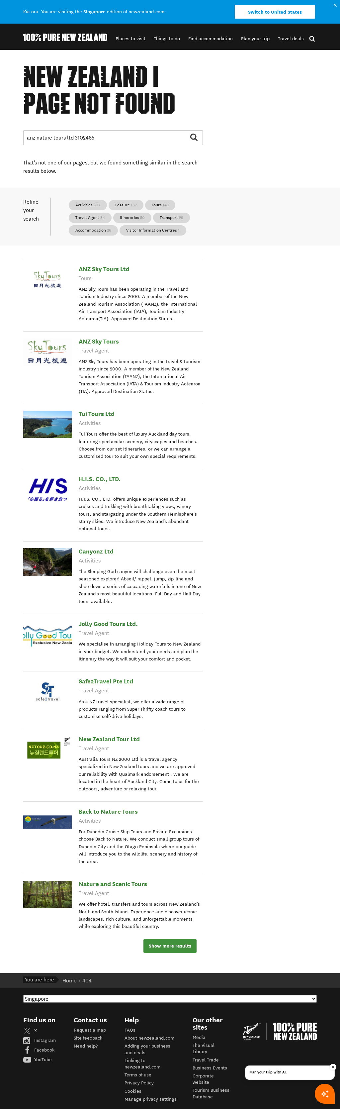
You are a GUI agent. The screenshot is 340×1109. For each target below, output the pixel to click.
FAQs (130, 1030)
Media (199, 1037)
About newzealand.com (149, 1038)
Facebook (43, 1050)
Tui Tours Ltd (97, 414)
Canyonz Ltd (96, 551)
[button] (130, 39)
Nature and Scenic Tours (113, 884)
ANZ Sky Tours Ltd (104, 269)
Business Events (210, 1068)
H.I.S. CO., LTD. (100, 479)
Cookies (133, 1091)
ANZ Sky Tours (99, 341)
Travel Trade (206, 1060)
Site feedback (88, 1038)
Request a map (90, 1030)
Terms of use (138, 1075)
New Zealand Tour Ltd (109, 739)
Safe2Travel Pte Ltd (106, 681)
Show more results (170, 946)
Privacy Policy (139, 1083)
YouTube (42, 1059)
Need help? (86, 1046)
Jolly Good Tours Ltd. (108, 624)
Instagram (44, 1040)
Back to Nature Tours (108, 811)
